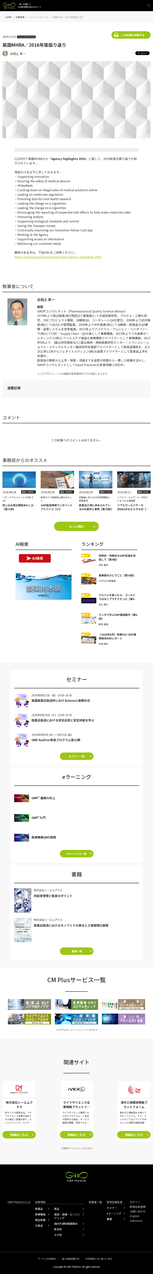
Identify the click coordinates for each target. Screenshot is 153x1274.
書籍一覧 (76, 951)
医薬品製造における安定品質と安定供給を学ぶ (63, 720)
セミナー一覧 (77, 756)
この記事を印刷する (133, 35)
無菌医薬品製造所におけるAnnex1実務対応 (61, 700)
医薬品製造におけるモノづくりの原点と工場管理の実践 (71, 925)
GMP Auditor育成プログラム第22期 (56, 740)
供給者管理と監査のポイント (53, 895)
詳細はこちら (19, 1134)
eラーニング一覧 (77, 854)
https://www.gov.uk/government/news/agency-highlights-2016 (58, 257)
